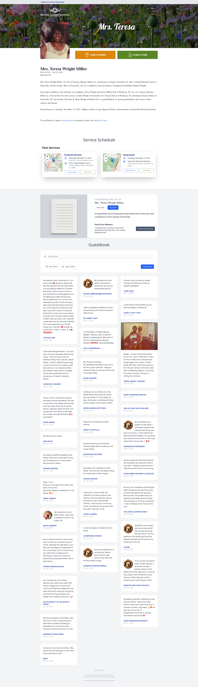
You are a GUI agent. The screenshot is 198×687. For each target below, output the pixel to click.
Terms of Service (105, 677)
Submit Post (147, 266)
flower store (102, 120)
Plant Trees (87, 172)
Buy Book (113, 207)
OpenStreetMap (101, 681)
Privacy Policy (92, 677)
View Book (100, 207)
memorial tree (68, 120)
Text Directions (72, 172)
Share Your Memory (145, 229)
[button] (53, 160)
